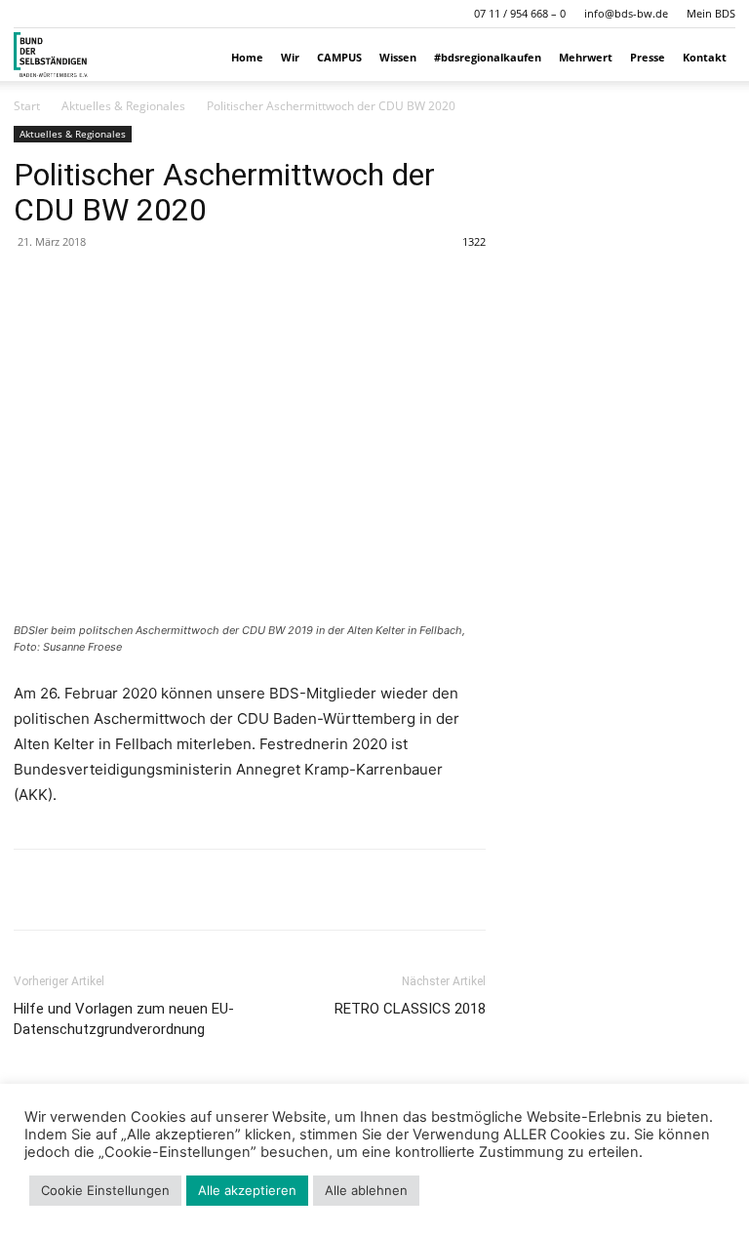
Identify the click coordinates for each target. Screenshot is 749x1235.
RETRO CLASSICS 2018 (410, 1008)
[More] (213, 889)
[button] (28, 13)
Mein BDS (711, 13)
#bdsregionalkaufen (487, 57)
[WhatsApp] (78, 889)
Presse (647, 57)
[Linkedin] (122, 889)
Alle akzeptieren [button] (247, 1190)
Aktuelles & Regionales (123, 106)
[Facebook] (33, 889)
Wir (290, 57)
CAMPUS (339, 57)
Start (27, 106)
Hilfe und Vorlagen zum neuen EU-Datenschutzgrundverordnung (124, 1019)
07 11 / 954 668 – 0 (520, 13)
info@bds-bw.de (626, 13)
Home (247, 57)
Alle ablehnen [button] (366, 1190)
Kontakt (705, 57)
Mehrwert (585, 57)
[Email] (167, 889)
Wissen (397, 57)
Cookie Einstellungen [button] (105, 1190)
